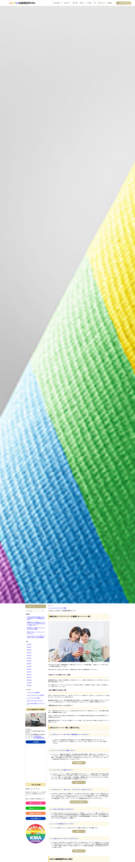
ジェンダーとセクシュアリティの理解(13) (35, 695)
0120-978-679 (37, 736)
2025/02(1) (29, 671)
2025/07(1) (29, 663)
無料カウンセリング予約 (35, 803)
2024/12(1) (29, 677)
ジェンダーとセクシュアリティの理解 (57, 608)
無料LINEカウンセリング (35, 808)
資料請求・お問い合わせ (35, 813)
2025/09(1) (29, 658)
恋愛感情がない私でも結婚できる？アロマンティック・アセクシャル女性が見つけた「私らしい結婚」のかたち (36, 624)
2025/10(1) (29, 655)
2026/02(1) (29, 649)
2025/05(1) (29, 666)
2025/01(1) (29, 674)
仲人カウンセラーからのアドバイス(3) (35, 700)
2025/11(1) (29, 652)
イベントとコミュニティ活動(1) (33, 698)
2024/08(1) (29, 685)
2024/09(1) (29, 682)
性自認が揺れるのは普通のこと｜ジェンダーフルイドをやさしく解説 (36, 628)
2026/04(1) (29, 647)
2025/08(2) (29, 660)
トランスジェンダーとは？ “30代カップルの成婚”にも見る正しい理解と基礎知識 (36, 636)
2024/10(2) (29, 680)
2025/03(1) (29, 669)
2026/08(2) (29, 644)
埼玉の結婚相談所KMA (39, 737)
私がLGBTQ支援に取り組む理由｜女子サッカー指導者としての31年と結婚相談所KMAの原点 (36, 618)
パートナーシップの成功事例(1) (33, 692)
